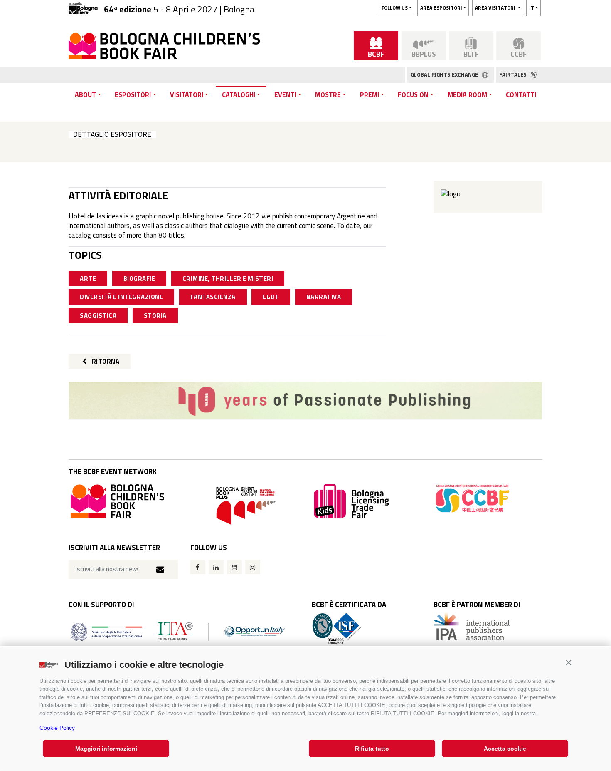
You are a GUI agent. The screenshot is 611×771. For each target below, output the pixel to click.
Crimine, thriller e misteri (227, 278)
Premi (369, 94)
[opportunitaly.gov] (178, 631)
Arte (88, 278)
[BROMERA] (305, 401)
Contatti (521, 94)
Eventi (285, 94)
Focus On (413, 94)
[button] (568, 662)
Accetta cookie (505, 748)
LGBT (271, 297)
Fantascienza (213, 297)
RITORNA (104, 361)
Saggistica (98, 315)
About (85, 94)
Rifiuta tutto (372, 748)
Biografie (139, 278)
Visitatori (186, 94)
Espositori (133, 94)
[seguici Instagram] (252, 567)
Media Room (467, 94)
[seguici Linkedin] (216, 567)
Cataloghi (238, 94)
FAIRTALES (513, 74)
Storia (155, 315)
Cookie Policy (57, 727)
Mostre (328, 94)
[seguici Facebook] (197, 567)
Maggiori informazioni (106, 748)
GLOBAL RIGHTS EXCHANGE (445, 74)
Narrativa (323, 297)
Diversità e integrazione (121, 297)
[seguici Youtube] (234, 567)
